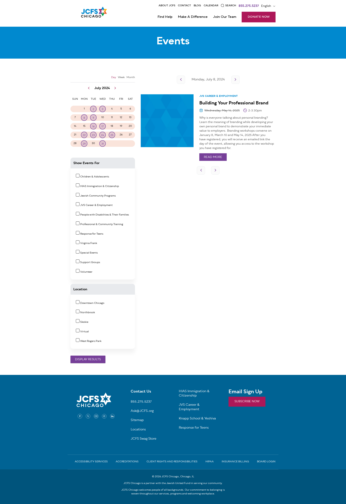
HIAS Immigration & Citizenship (99, 186)
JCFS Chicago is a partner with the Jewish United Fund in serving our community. (173, 483)
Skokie (84, 322)
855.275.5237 (249, 6)
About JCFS (167, 5)
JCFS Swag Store (143, 439)
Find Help (165, 17)
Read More (213, 157)
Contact (184, 5)
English (266, 6)
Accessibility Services (91, 462)
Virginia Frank (88, 243)
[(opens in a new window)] (80, 416)
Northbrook (87, 313)
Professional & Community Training (101, 224)
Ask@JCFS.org (142, 411)
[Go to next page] (235, 80)
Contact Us (141, 391)
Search (230, 5)
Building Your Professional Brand (233, 103)
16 (93, 127)
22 (84, 135)
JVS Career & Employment (218, 96)
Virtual (84, 332)
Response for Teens (91, 234)
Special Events (89, 253)
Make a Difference (193, 17)
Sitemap (137, 420)
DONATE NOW (259, 17)
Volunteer (86, 272)
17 (102, 127)
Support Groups (90, 262)
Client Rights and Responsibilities (172, 462)
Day (113, 77)
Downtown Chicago (92, 303)
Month (131, 77)
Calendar (211, 5)
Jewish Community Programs (98, 196)
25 (111, 135)
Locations (138, 430)
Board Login (266, 462)
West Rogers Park (90, 341)
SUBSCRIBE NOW (247, 401)
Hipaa (209, 462)
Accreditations (127, 462)
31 (102, 144)
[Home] (94, 13)
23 (93, 135)
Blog (197, 5)
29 (84, 144)
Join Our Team (224, 17)
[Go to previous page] (181, 80)
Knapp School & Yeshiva (197, 419)
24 (102, 135)
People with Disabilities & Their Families (104, 215)
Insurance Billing (235, 462)
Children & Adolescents (94, 177)
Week (121, 77)
